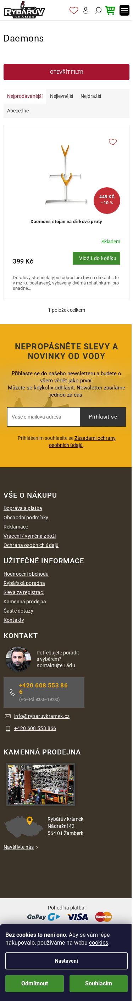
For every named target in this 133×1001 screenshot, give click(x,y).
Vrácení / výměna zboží (30, 536)
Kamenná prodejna (25, 601)
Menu (124, 10)
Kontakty (14, 620)
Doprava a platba (23, 508)
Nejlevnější (61, 96)
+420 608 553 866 (43, 688)
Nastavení (66, 961)
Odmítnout (34, 983)
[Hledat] (97, 10)
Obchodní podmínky (26, 517)
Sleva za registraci (24, 592)
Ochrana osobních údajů (31, 545)
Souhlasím (98, 983)
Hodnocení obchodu (26, 574)
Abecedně (18, 111)
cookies (98, 942)
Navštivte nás (19, 847)
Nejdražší (91, 96)
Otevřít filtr (66, 72)
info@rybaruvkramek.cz (42, 716)
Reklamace (16, 527)
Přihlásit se (103, 417)
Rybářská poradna (24, 583)
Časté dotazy (18, 611)
